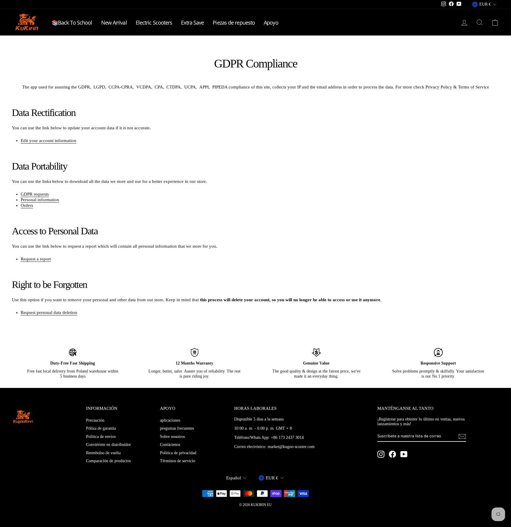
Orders (27, 205)
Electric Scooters (154, 22)
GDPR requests (35, 194)
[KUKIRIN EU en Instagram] (380, 454)
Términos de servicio (177, 461)
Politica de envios (101, 436)
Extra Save (192, 22)
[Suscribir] (462, 436)
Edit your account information (48, 140)
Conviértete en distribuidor (108, 444)
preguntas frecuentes (177, 428)
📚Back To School (72, 22)
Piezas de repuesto (234, 22)
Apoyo (271, 22)
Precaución (95, 420)
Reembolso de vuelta (103, 453)
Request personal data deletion (49, 312)
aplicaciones (170, 420)
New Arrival (114, 22)
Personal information (40, 199)
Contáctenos (170, 444)
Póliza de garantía (101, 428)
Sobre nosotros (172, 436)
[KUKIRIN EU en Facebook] (392, 454)
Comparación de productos (108, 461)
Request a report (36, 259)
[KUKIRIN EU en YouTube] (403, 454)
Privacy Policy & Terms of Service (457, 87)
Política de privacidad (178, 453)
